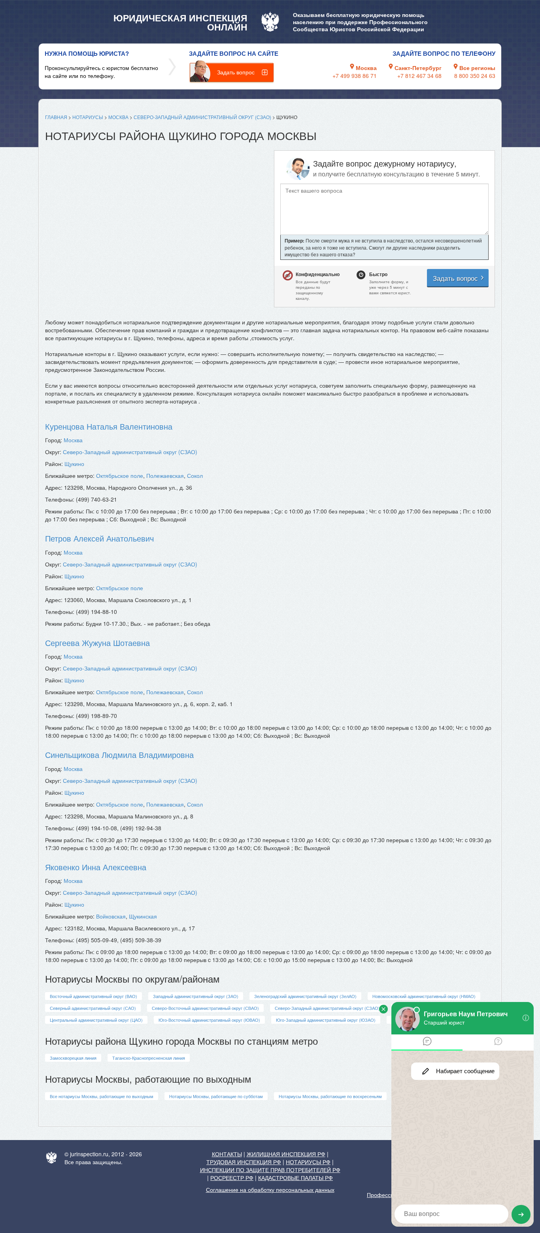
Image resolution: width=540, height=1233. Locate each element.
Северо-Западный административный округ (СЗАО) (202, 117)
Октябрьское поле (119, 475)
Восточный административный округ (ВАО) (93, 996)
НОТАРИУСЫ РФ (308, 1162)
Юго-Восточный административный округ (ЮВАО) (209, 1020)
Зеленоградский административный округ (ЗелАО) (305, 996)
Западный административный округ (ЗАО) (195, 996)
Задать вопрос (236, 72)
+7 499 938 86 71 (354, 76)
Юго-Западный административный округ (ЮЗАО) (326, 1020)
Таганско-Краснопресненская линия (148, 1058)
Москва (118, 117)
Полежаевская (165, 475)
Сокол (195, 475)
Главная (56, 117)
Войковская (111, 916)
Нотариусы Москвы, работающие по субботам (216, 1096)
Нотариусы (87, 117)
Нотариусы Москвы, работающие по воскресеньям (330, 1096)
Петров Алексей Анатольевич (99, 538)
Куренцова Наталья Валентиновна (108, 426)
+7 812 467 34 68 (419, 76)
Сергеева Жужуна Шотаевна (97, 642)
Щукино (74, 464)
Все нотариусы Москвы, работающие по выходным (101, 1096)
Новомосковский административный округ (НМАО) (424, 996)
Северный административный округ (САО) (93, 1008)
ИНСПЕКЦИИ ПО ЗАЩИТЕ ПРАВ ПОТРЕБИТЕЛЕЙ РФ (270, 1170)
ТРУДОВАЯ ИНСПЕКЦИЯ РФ (243, 1162)
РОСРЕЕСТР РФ (231, 1178)
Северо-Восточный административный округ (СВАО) (205, 1008)
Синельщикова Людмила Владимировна (119, 754)
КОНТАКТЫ (227, 1154)
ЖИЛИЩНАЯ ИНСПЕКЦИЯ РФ (286, 1154)
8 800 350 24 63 (474, 76)
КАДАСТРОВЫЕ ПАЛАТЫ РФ (295, 1178)
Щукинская (143, 916)
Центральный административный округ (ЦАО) (96, 1020)
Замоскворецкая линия (73, 1058)
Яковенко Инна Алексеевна (95, 867)
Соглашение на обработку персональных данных (270, 1189)
